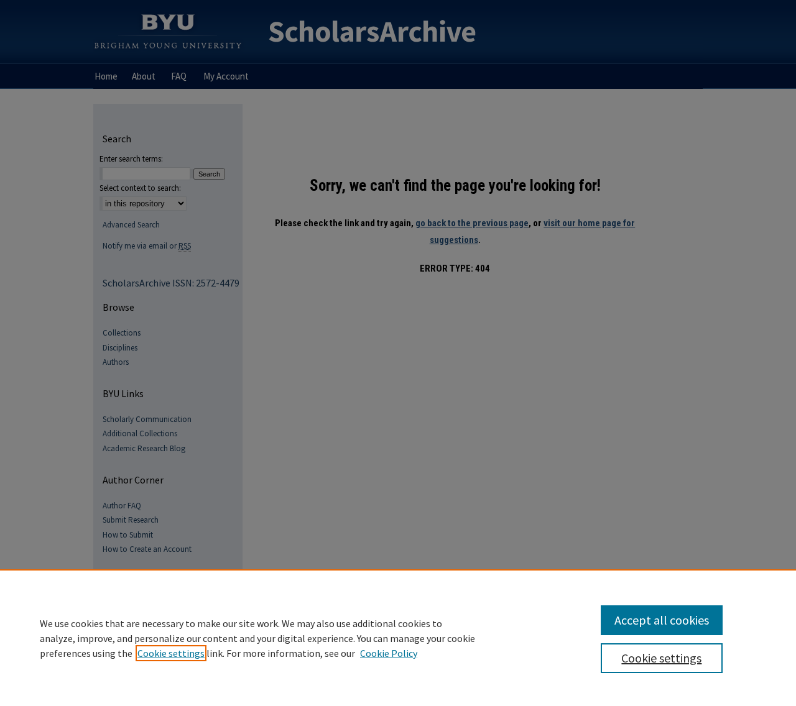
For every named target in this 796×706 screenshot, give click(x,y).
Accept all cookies (661, 620)
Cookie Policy (388, 653)
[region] (398, 637)
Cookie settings (171, 653)
